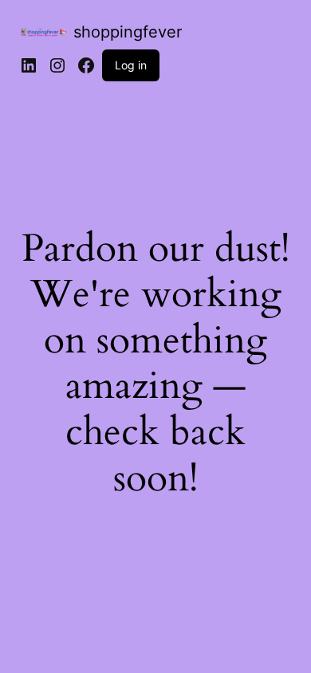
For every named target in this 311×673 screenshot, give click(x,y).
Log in (131, 65)
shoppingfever (127, 31)
